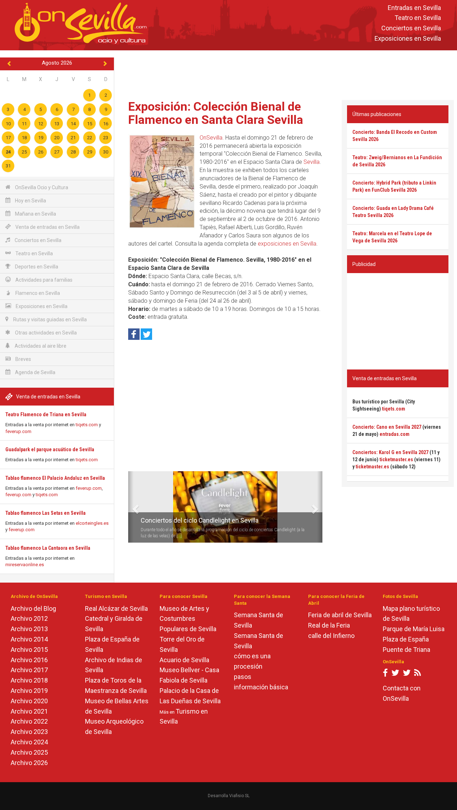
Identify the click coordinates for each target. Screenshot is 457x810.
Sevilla (311, 162)
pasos (242, 676)
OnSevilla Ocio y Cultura (41, 187)
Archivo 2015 (29, 649)
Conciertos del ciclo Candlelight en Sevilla (199, 520)
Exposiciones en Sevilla (408, 38)
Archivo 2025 (29, 752)
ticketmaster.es (396, 459)
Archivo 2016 (29, 660)
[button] (131, 507)
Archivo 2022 (29, 721)
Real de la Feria (329, 625)
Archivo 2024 (29, 742)
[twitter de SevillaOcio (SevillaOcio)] (407, 674)
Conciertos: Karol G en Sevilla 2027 (390, 452)
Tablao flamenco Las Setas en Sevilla (45, 513)
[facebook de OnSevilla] (385, 674)
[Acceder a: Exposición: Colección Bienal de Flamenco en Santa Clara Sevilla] (162, 181)
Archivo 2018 (29, 680)
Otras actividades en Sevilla (45, 333)
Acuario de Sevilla (184, 660)
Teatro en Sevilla (418, 18)
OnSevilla (211, 137)
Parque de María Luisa (414, 629)
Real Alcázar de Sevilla (116, 608)
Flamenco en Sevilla (37, 293)
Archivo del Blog (33, 608)
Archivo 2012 (29, 618)
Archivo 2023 (29, 731)
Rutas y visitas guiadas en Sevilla (49, 319)
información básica (261, 687)
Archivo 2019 (29, 690)
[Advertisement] (286, 73)
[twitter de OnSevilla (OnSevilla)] (395, 674)
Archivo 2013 (29, 629)
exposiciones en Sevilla (287, 243)
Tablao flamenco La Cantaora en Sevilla (47, 548)
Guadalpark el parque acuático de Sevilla (49, 449)
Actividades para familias (43, 280)
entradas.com (395, 434)
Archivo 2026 (29, 762)
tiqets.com (87, 424)
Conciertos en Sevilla (411, 28)
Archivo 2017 (29, 670)
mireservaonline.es (24, 564)
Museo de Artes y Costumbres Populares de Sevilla (188, 619)
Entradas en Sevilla (414, 7)
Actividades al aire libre (40, 346)
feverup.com (18, 431)
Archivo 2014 (29, 639)
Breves (22, 359)
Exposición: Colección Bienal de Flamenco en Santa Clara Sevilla (215, 113)
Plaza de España (406, 639)
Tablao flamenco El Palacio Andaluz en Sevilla (55, 478)
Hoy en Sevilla (30, 200)
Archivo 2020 (29, 701)
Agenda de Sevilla (34, 372)
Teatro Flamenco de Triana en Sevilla (45, 414)
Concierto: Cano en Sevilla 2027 (386, 427)
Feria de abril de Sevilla (340, 615)
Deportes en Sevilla (36, 267)
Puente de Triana (406, 649)
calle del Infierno (331, 635)
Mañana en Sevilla (35, 214)
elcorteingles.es (92, 523)
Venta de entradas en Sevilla (47, 227)
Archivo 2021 (29, 711)
